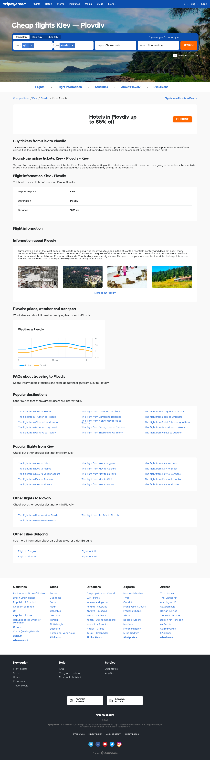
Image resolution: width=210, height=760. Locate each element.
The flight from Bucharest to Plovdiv (38, 515)
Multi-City (53, 37)
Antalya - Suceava (97, 611)
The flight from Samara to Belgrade (102, 417)
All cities (54, 637)
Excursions (19, 681)
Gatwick (127, 602)
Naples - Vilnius (95, 629)
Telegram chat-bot (70, 673)
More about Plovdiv (105, 293)
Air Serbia (165, 624)
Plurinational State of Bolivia (29, 593)
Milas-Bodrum (131, 633)
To (57, 45)
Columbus (55, 611)
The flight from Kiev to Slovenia (35, 484)
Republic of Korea (23, 615)
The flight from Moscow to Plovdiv (37, 520)
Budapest (55, 598)
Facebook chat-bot (70, 677)
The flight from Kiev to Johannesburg (39, 474)
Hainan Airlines (168, 611)
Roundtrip (21, 37)
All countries (20, 640)
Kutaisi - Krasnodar (97, 633)
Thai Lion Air (167, 593)
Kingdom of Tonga (23, 607)
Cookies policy (113, 734)
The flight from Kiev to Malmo (34, 469)
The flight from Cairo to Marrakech (101, 411)
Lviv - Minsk (93, 598)
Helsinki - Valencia (97, 615)
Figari (53, 607)
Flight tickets (20, 669)
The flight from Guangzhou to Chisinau (104, 427)
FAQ (61, 669)
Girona (53, 602)
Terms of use (78, 734)
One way (37, 37)
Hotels (16, 677)
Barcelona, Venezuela (62, 633)
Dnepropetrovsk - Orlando (101, 593)
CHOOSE (182, 119)
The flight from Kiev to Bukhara (35, 411)
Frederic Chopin (132, 611)
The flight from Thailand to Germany (102, 432)
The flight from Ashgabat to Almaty (164, 411)
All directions (94, 637)
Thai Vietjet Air (168, 598)
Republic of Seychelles (26, 602)
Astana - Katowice (97, 607)
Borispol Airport (132, 620)
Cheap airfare (21, 98)
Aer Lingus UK (168, 602)
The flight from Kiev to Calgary (99, 469)
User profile (111, 669)
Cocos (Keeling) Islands (26, 631)
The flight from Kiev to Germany (163, 474)
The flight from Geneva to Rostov (37, 432)
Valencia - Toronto (97, 624)
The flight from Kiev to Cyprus (98, 463)
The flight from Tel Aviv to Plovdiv (100, 515)
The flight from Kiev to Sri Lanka (163, 479)
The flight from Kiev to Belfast (161, 469)
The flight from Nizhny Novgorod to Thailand (101, 422)
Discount (55, 615)
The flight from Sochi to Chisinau (163, 417)
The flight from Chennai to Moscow (38, 422)
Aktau (126, 615)
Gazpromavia (167, 607)
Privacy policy (95, 734)
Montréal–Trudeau (133, 593)
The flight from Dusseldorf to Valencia (166, 427)
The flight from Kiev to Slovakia (99, 474)
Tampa (54, 620)
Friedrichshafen (132, 629)
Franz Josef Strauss (134, 607)
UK (14, 611)
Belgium (17, 636)
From (18, 45)
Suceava (55, 629)
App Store (110, 673)
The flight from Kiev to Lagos (98, 484)
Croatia (17, 627)
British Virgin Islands (24, 598)
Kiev (35, 98)
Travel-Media (20, 685)
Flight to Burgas (27, 551)
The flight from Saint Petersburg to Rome (168, 422)
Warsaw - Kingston (97, 602)
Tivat (126, 598)
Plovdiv (45, 98)
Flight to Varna (90, 556)
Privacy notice (131, 734)
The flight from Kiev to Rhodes (162, 484)
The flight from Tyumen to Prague (37, 417)
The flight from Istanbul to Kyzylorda (38, 427)
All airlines (165, 637)
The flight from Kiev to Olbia (34, 463)
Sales (16, 673)
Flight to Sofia (89, 551)
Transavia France (170, 615)
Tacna (53, 593)
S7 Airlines (165, 633)
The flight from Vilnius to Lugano (163, 432)
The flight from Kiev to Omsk (161, 463)
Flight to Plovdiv (27, 556)
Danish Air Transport (171, 620)
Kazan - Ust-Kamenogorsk (101, 620)
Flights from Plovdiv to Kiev (179, 98)
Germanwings (168, 629)
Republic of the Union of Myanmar (27, 621)
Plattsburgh (56, 624)
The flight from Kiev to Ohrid (97, 479)
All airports (129, 637)
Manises (128, 624)
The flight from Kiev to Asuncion (36, 479)
